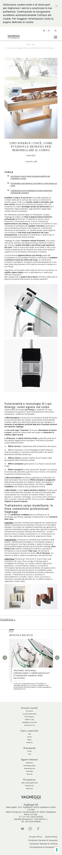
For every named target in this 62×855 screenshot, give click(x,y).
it (44, 31)
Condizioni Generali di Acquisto (42, 840)
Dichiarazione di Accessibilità (43, 847)
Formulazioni (29, 716)
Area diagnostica (29, 765)
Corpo (29, 751)
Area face (29, 771)
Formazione (29, 779)
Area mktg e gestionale (29, 783)
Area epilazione (29, 768)
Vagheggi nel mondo (29, 722)
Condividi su (31, 162)
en (49, 31)
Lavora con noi (29, 725)
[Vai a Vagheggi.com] (13, 37)
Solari (30, 739)
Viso (29, 754)
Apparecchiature (29, 759)
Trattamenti (29, 748)
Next (57, 657)
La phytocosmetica (29, 714)
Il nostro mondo (29, 708)
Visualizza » (7, 619)
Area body (29, 763)
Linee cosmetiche (29, 731)
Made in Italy (29, 719)
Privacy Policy (35, 837)
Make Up (29, 742)
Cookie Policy (51, 837)
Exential (29, 774)
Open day (29, 788)
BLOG (11, 631)
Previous (5, 657)
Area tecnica (29, 785)
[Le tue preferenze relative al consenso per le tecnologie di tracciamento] (57, 850)
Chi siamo (29, 711)
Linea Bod (8, 523)
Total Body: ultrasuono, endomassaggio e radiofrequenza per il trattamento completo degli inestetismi (32, 674)
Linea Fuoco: (10, 559)
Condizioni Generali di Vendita (43, 844)
